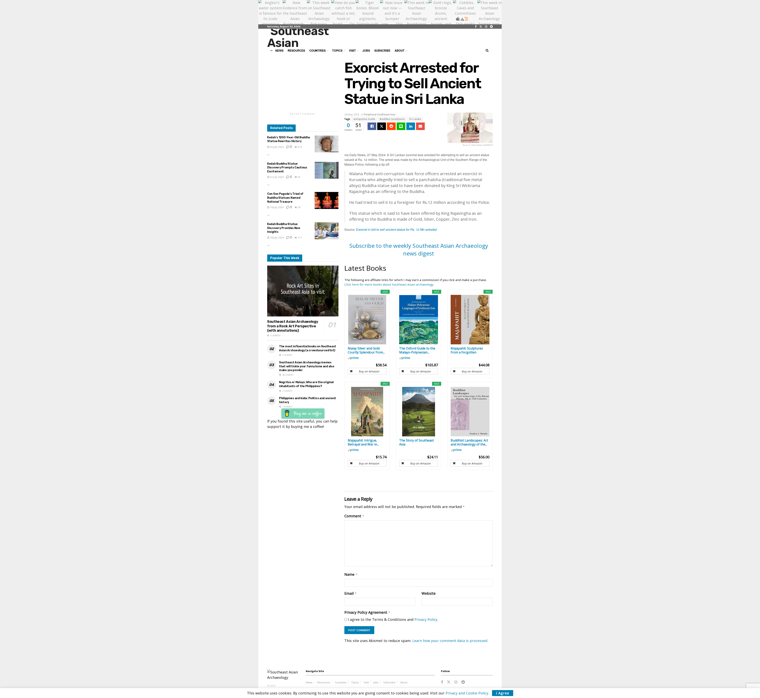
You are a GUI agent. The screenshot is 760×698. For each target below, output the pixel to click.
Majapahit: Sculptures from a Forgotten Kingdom (467, 350)
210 (299, 147)
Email (350, 593)
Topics (355, 682)
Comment (354, 516)
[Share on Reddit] (391, 126)
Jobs (366, 50)
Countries (341, 682)
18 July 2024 (276, 237)
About (400, 50)
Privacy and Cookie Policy (467, 693)
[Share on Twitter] (381, 126)
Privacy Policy (425, 619)
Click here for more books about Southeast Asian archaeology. (389, 284)
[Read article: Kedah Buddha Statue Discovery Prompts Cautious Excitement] (326, 170)
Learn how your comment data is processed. (450, 640)
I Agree (502, 693)
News (309, 682)
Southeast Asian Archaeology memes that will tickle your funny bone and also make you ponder (306, 366)
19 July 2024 (276, 207)
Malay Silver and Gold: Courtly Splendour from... (366, 350)
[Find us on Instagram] (486, 26)
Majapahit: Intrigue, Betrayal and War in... (363, 442)
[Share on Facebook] (372, 126)
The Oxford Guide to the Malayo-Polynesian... (417, 350)
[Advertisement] (302, 84)
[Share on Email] (420, 126)
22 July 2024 (276, 177)
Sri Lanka (415, 119)
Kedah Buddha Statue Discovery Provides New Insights (283, 228)
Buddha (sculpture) (392, 119)
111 (299, 237)
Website (429, 593)
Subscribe (382, 50)
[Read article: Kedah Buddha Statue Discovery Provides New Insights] (326, 230)
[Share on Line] (401, 126)
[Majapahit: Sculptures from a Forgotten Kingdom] (470, 319)
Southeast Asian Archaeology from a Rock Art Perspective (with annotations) (292, 326)
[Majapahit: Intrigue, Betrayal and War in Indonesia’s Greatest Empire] (367, 411)
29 (298, 207)
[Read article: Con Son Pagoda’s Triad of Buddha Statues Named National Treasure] (326, 200)
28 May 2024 (351, 114)
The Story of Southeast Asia (416, 442)
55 (298, 177)
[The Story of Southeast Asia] (418, 411)
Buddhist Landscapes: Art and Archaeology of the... (469, 442)
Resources (323, 682)
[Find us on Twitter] (480, 26)
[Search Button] (487, 50)
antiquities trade (364, 119)
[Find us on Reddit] (491, 26)
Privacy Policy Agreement (367, 612)
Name (350, 574)
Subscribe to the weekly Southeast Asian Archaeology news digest (418, 249)
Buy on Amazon (369, 371)
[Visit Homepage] (306, 38)
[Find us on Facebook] (476, 26)
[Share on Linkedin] (410, 126)
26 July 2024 (276, 147)
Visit (352, 50)
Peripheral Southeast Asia (379, 114)
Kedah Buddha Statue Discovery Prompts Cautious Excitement (287, 167)
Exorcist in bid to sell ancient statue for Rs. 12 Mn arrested (396, 229)
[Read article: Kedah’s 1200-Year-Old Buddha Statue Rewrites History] (326, 144)
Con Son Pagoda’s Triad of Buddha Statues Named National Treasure (285, 197)
